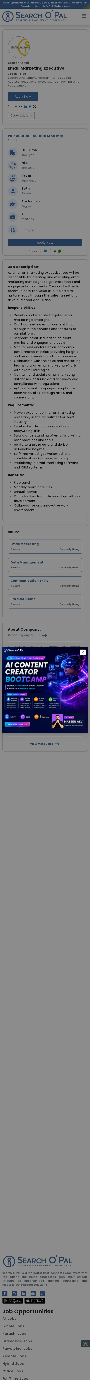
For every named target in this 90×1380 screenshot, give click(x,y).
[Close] (83, 652)
